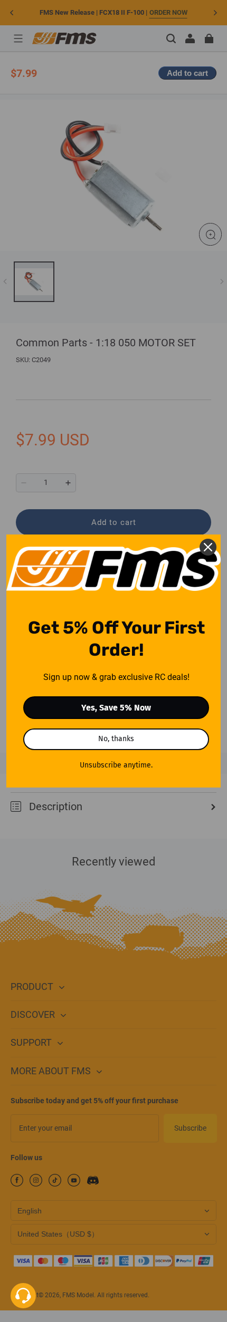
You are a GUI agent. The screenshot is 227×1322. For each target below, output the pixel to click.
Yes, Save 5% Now (116, 708)
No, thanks (116, 738)
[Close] (208, 547)
